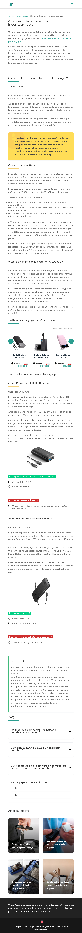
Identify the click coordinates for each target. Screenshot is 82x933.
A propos (17, 926)
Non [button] (16, 795)
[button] (41, 732)
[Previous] (11, 341)
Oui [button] (16, 788)
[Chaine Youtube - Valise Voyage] (42, 922)
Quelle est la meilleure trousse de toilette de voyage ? (58, 885)
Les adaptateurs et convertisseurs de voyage (56, 844)
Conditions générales (44, 926)
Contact (28, 926)
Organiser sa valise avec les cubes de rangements (21, 885)
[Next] (71, 341)
